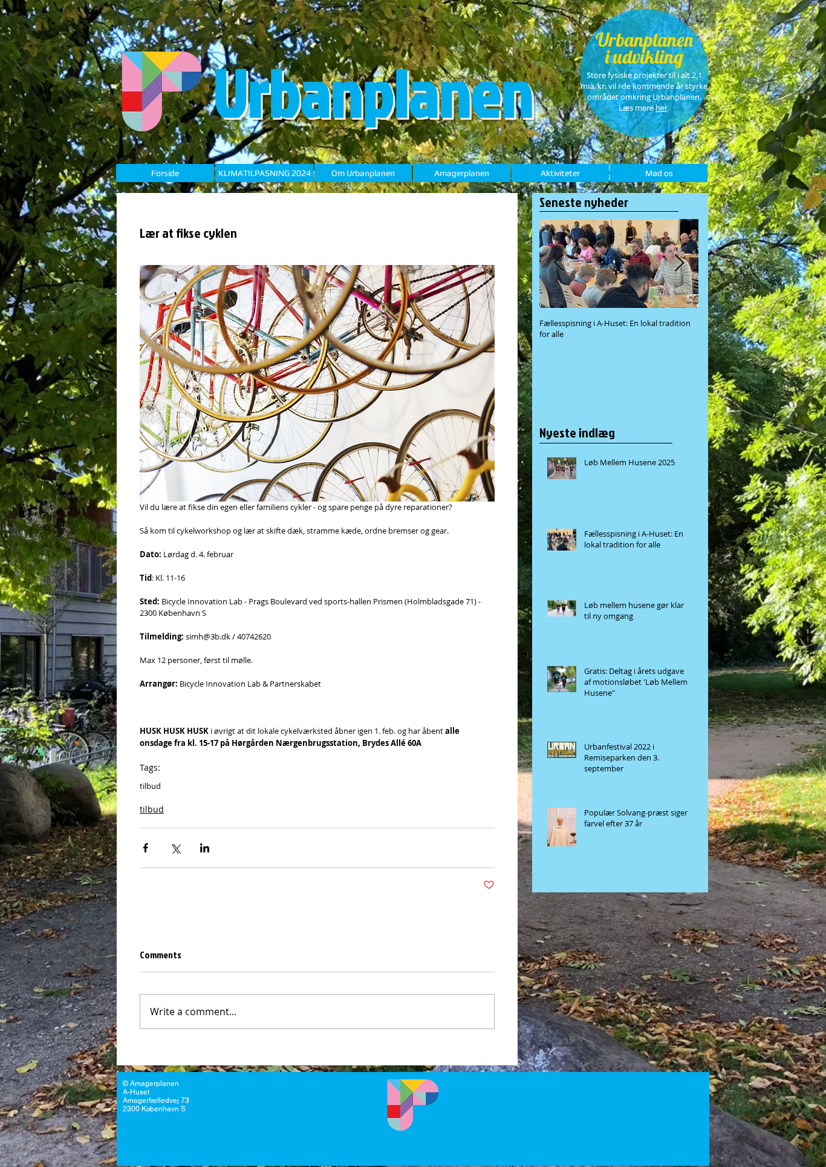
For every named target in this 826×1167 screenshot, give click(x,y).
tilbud (150, 786)
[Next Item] (679, 263)
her (661, 107)
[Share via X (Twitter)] (175, 848)
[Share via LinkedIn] (204, 848)
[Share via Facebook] (145, 848)
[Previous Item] (558, 263)
